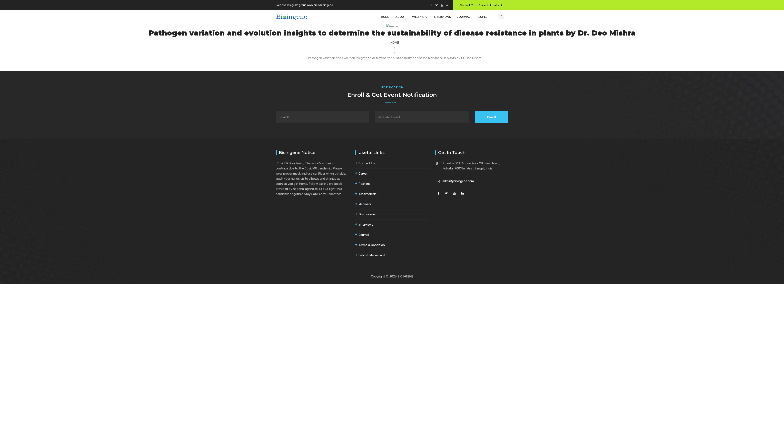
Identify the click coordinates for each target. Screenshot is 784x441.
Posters (364, 184)
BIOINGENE (405, 276)
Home (385, 16)
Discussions (367, 214)
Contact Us (367, 163)
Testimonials (367, 194)
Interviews (442, 16)
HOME (394, 43)
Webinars (419, 16)
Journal (463, 16)
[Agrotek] (292, 17)
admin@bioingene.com (458, 181)
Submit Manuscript (372, 255)
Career (363, 173)
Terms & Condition (372, 245)
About (400, 16)
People (482, 16)
